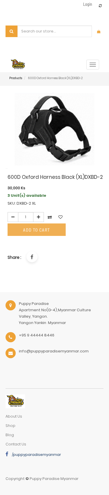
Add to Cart (36, 229)
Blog (10, 435)
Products (15, 78)
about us (14, 416)
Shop (10, 425)
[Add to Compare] (100, 5)
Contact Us (16, 444)
